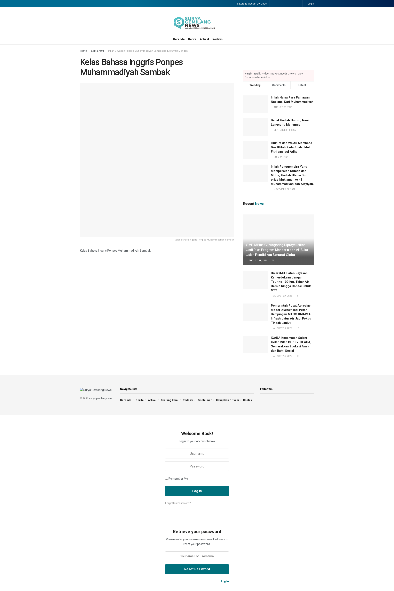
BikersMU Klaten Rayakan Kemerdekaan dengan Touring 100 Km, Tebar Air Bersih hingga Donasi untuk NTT (291, 281)
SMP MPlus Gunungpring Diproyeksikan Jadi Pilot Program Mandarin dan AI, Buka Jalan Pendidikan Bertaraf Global (277, 250)
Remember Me (178, 478)
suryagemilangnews (100, 398)
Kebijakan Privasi (227, 400)
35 (297, 356)
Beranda (179, 39)
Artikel (204, 39)
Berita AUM (97, 50)
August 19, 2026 (282, 328)
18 (297, 328)
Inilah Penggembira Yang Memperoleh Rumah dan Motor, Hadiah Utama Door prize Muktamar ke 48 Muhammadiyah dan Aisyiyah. (292, 175)
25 (272, 260)
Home (83, 50)
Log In (224, 581)
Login (310, 3)
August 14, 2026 (282, 356)
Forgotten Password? (178, 503)
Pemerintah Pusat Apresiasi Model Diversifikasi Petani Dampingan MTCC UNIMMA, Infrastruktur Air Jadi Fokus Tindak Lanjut (291, 314)
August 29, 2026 (257, 260)
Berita (192, 39)
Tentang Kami (170, 400)
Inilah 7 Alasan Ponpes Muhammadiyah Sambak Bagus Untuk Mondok (148, 50)
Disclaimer (204, 400)
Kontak (247, 400)
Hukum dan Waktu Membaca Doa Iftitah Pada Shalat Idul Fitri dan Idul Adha (291, 147)
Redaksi (217, 39)
